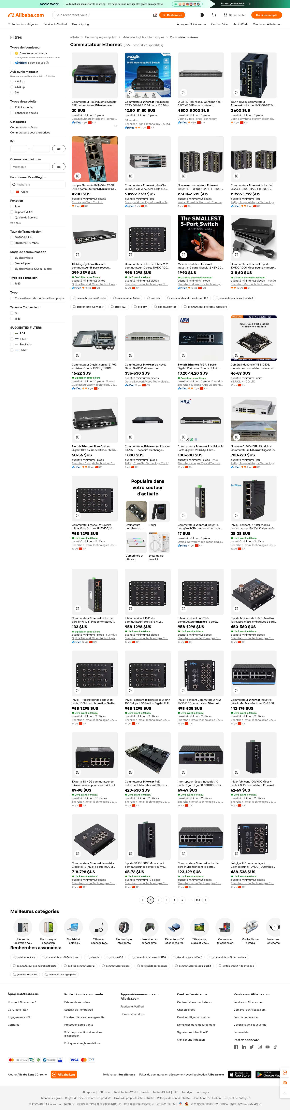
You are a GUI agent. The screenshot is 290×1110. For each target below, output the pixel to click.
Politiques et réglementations (82, 1043)
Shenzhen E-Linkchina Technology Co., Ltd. (201, 284)
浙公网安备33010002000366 (209, 1104)
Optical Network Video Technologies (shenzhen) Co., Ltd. (148, 381)
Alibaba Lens (26, 1074)
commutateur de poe (118, 965)
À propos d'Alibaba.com (23, 993)
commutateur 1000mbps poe (62, 957)
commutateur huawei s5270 (150, 957)
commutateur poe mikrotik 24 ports (36, 965)
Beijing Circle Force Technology (197, 118)
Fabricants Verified (132, 1006)
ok (59, 148)
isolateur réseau (26, 957)
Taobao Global (161, 1092)
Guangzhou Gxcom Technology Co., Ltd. (95, 384)
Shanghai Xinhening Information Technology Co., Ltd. (148, 202)
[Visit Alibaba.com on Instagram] (259, 1047)
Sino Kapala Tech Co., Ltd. (87, 202)
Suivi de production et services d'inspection (83, 1034)
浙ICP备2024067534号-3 (245, 1104)
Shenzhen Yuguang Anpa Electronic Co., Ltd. (201, 384)
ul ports (95, 957)
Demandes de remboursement (196, 1024)
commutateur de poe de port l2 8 (189, 298)
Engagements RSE (19, 1017)
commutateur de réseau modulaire (207, 306)
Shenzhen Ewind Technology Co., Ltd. (147, 123)
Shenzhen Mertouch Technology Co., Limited (254, 284)
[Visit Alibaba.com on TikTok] (275, 1047)
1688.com (104, 1092)
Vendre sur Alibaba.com (248, 1002)
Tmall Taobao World (126, 1092)
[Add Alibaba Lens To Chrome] (64, 1074)
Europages (202, 1092)
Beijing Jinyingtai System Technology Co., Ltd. (254, 118)
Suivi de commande (246, 1017)
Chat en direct (186, 1009)
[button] (155, 15)
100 (198, 900)
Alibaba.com (216, 1074)
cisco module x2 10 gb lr (90, 306)
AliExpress (88, 1092)
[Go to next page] (205, 900)
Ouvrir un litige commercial (193, 1017)
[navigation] (37, 469)
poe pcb (155, 298)
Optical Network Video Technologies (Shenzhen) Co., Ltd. (95, 284)
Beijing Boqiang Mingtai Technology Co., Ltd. (254, 202)
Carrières (13, 1024)
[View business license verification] (180, 1104)
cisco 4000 (116, 957)
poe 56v (142, 306)
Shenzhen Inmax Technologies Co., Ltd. (148, 284)
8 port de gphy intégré (189, 957)
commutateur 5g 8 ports (62, 974)
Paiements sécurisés (77, 1002)
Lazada (145, 1092)
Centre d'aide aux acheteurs (194, 1002)
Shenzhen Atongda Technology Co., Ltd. (95, 463)
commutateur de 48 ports (91, 298)
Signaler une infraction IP (192, 1032)
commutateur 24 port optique (230, 957)
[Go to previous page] (142, 900)
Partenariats (241, 1032)
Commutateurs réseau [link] (184, 37)
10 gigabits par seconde (154, 965)
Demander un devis (133, 1014)
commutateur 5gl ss (128, 298)
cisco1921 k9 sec (167, 306)
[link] (285, 1072)
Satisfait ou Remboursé (78, 1009)
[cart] (215, 15)
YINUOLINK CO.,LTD (243, 381)
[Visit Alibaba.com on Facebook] (236, 1047)
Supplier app (126, 1074)
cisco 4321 (120, 306)
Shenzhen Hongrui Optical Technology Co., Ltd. (201, 463)
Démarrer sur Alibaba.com (250, 1009)
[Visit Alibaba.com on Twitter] (251, 1047)
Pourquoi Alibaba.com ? (22, 1002)
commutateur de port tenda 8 (236, 298)
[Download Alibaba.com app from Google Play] (268, 1074)
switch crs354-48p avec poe (238, 965)
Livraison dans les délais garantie (84, 1017)
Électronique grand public (101, 37)
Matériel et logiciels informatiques (143, 37)
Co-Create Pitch (18, 1009)
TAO (175, 1092)
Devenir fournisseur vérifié (250, 1024)
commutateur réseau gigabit (195, 965)
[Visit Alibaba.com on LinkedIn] (243, 1047)
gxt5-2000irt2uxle (27, 974)
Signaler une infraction (191, 1039)
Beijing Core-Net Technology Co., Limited (148, 463)
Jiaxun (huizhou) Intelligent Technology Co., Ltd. (95, 118)
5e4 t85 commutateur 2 (81, 965)
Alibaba (74, 37)
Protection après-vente (78, 1024)
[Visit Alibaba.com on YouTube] (267, 1047)
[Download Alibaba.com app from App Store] (240, 1074)
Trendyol (187, 1092)
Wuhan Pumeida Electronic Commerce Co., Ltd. (201, 202)
